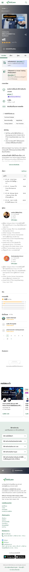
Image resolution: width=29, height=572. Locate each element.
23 (7, 339)
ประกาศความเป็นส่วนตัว (14, 570)
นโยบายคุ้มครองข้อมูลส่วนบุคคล (11, 567)
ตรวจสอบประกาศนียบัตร (7, 511)
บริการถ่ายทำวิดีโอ (5, 522)
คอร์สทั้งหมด (4, 506)
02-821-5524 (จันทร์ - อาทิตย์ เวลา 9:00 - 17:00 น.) (14, 536)
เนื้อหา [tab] (11, 55)
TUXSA (3, 508)
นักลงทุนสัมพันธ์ (5, 525)
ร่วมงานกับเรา (5, 523)
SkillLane (6, 540)
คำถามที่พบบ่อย (7, 534)
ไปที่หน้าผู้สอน (14, 220)
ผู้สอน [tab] (18, 55)
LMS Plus (4, 527)
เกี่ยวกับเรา (4, 518)
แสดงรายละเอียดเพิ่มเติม (14, 165)
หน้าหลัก (4, 8)
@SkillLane (6, 542)
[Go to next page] (11, 339)
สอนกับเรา (4, 520)
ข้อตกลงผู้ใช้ (21, 567)
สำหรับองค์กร (4, 510)
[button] (9, 117)
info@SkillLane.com (8, 544)
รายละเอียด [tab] (3, 55)
